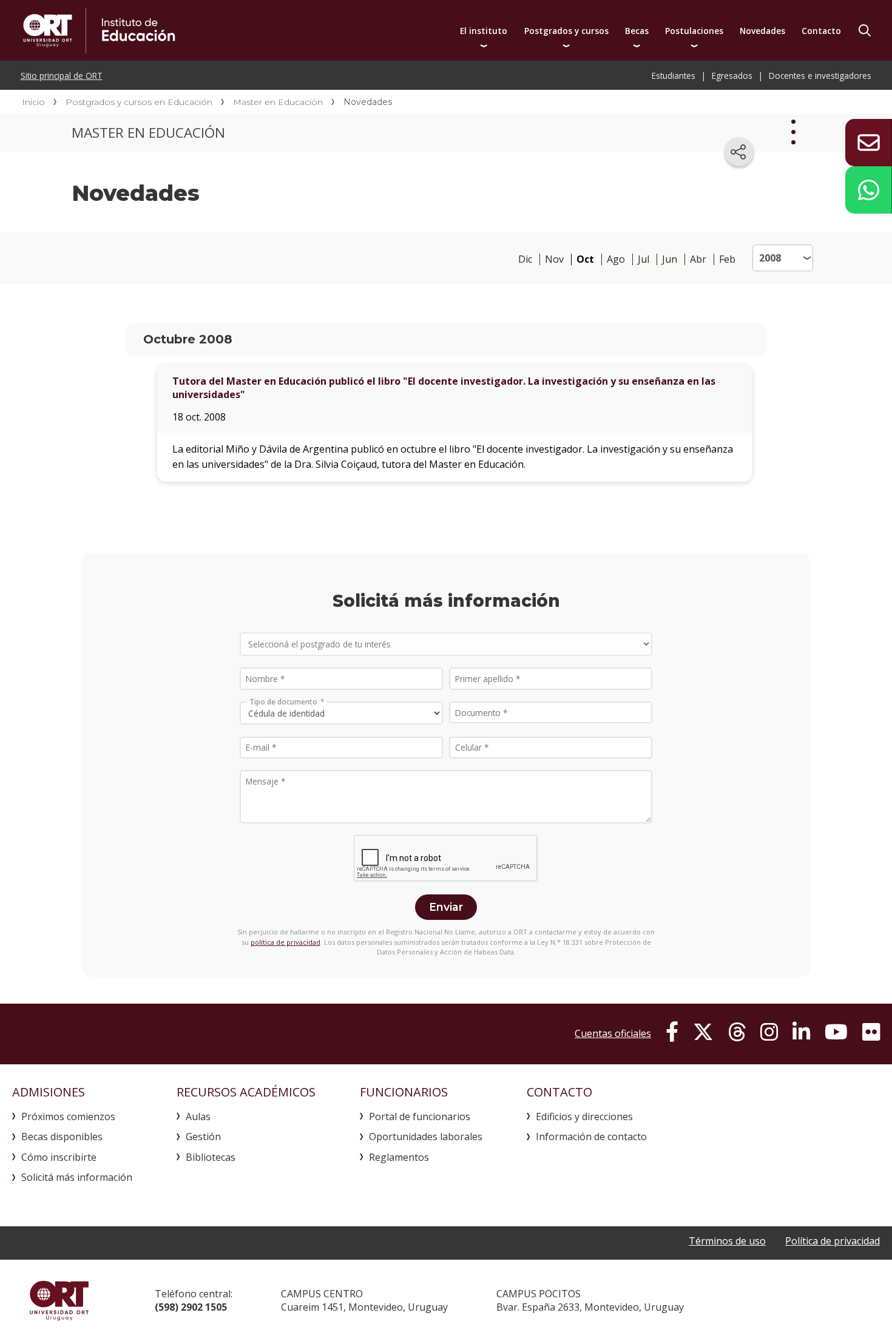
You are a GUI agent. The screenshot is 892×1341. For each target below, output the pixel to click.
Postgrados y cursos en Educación (139, 102)
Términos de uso (727, 1241)
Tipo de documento (283, 701)
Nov (554, 259)
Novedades (762, 30)
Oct (585, 259)
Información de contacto (591, 1136)
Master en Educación (278, 102)
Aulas (198, 1116)
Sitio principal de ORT (62, 75)
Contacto (821, 30)
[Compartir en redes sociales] (739, 151)
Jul (643, 259)
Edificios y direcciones (584, 1116)
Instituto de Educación (222, 30)
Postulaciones (694, 30)
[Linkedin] (801, 1032)
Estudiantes (673, 75)
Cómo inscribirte (58, 1157)
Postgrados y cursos (566, 30)
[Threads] (737, 1032)
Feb (727, 259)
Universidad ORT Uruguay (59, 1300)
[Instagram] (769, 1032)
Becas (637, 30)
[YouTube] (836, 1032)
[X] (703, 1032)
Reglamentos (399, 1157)
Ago (616, 259)
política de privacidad (285, 942)
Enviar (446, 906)
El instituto (483, 30)
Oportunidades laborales (425, 1136)
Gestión (203, 1136)
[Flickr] (871, 1032)
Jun (669, 259)
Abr (698, 259)
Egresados (732, 75)
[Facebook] (672, 1032)
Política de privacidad (832, 1241)
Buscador (865, 30)
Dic (525, 259)
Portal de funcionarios (419, 1116)
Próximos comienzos (68, 1116)
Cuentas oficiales (613, 1033)
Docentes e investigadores (820, 75)
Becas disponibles (62, 1136)
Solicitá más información (76, 1177)
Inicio (33, 102)
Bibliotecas (210, 1157)
